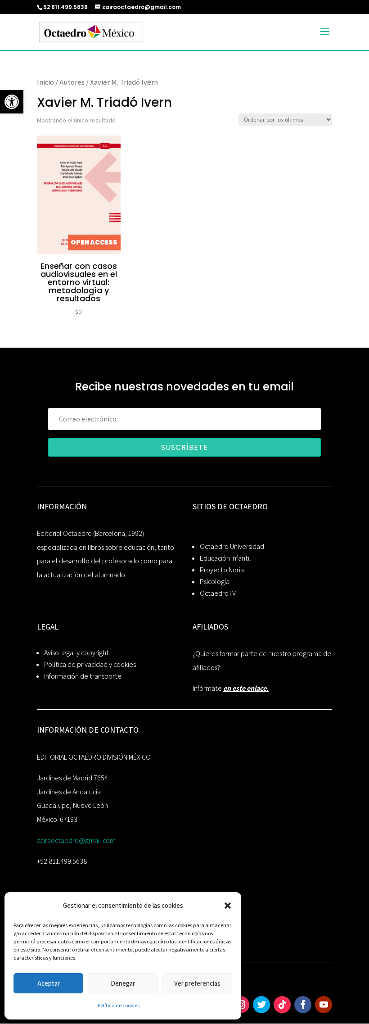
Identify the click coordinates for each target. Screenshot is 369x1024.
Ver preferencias (197, 983)
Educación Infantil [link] (225, 558)
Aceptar (48, 983)
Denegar (123, 983)
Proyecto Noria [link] (222, 570)
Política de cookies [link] (119, 1005)
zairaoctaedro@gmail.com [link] (76, 840)
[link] (11, 101)
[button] (227, 905)
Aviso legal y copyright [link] (76, 652)
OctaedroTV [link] (218, 593)
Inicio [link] (45, 82)
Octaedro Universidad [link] (232, 546)
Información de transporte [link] (83, 676)
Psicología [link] (215, 581)
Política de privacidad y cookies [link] (90, 664)
